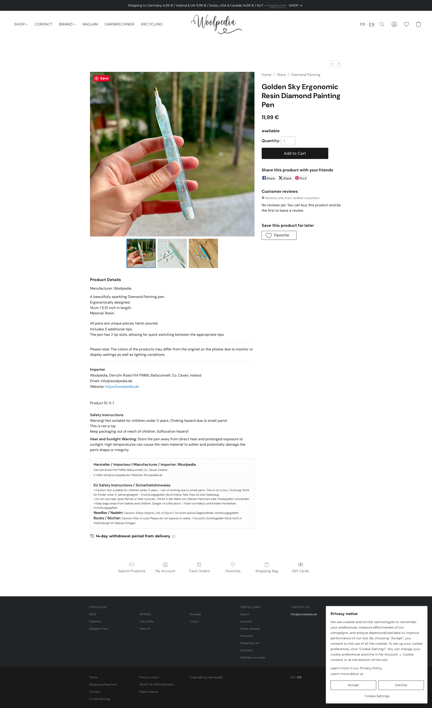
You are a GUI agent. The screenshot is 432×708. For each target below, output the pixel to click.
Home (266, 74)
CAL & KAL (147, 621)
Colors (194, 621)
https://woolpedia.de (122, 386)
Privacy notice (149, 677)
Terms (93, 677)
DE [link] (293, 677)
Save (104, 78)
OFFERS (145, 614)
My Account (165, 571)
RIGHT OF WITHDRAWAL (157, 684)
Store (281, 74)
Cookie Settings (99, 699)
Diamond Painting (305, 74)
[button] (216, 24)
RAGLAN (90, 24)
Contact (94, 691)
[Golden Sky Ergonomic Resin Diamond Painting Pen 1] (172, 253)
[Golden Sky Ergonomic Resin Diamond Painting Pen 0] (141, 253)
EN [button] (371, 24)
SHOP (20, 24)
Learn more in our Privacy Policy (356, 668)
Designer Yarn (98, 628)
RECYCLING (152, 24)
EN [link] (299, 677)
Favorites (233, 571)
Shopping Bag (266, 571)
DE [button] (363, 24)
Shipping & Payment (103, 684)
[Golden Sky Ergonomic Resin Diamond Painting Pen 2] (203, 253)
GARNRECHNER (119, 24)
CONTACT (43, 24)
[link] (296, 5)
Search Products (131, 571)
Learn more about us (347, 674)
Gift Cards (300, 571)
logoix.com (278, 5)
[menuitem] (332, 64)
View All (145, 628)
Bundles (195, 614)
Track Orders (199, 571)
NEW (92, 614)
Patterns (95, 621)
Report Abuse (149, 691)
